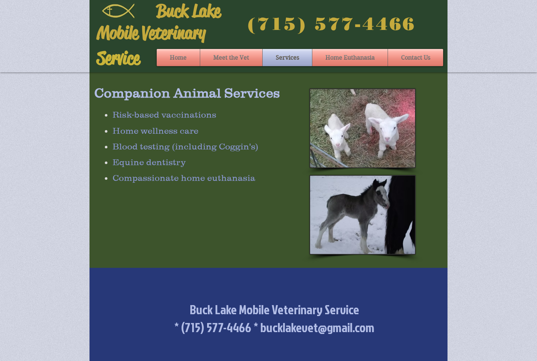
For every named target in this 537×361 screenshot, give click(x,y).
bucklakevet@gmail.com (317, 327)
